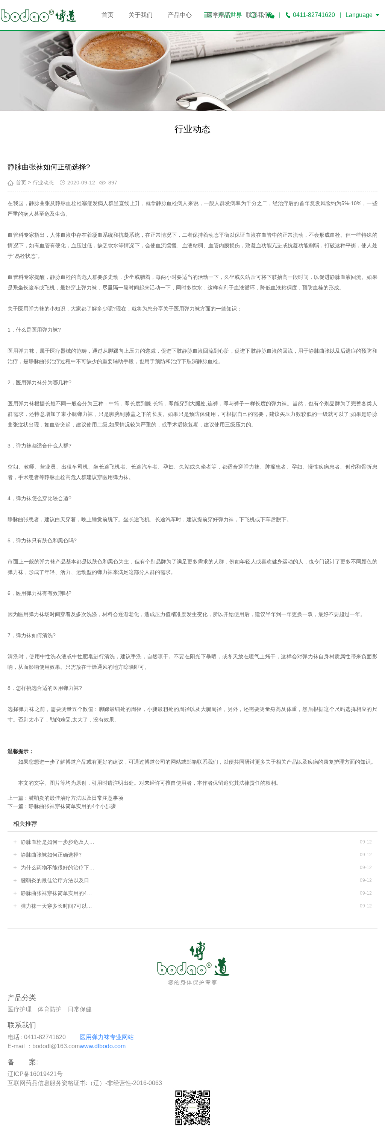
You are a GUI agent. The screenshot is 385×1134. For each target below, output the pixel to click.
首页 (108, 15)
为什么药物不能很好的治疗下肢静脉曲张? (58, 868)
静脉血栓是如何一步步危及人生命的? (58, 842)
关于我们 (141, 15)
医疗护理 (20, 1009)
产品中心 (180, 15)
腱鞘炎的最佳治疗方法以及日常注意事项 (76, 798)
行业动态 (43, 183)
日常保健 (80, 1009)
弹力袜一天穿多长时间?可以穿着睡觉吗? (58, 906)
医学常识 (219, 15)
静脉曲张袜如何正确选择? (51, 855)
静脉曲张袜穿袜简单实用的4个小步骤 (72, 806)
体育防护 (50, 1009)
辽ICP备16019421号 (35, 1074)
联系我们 (258, 15)
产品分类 (22, 998)
